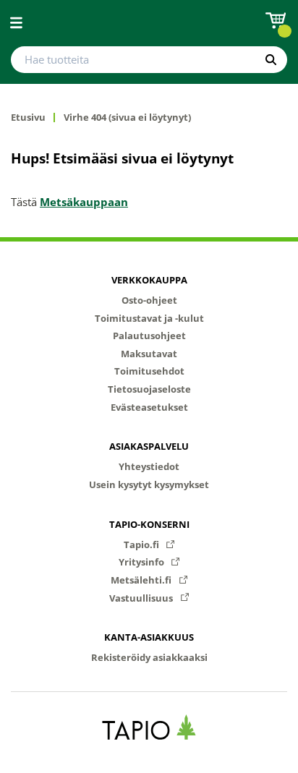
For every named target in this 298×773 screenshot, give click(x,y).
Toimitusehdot (149, 370)
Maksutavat (149, 353)
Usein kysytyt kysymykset (149, 484)
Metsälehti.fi (142, 579)
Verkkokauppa (149, 279)
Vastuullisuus (142, 598)
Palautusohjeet (149, 335)
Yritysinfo (142, 561)
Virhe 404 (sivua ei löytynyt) (127, 117)
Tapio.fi (142, 544)
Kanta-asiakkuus (149, 637)
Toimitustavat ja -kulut (149, 318)
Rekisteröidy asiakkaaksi (149, 657)
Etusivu (28, 117)
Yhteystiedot (149, 466)
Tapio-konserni (149, 524)
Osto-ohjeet (149, 300)
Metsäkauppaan (84, 202)
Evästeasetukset (149, 407)
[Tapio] (149, 727)
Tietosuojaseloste (149, 389)
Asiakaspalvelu (149, 446)
